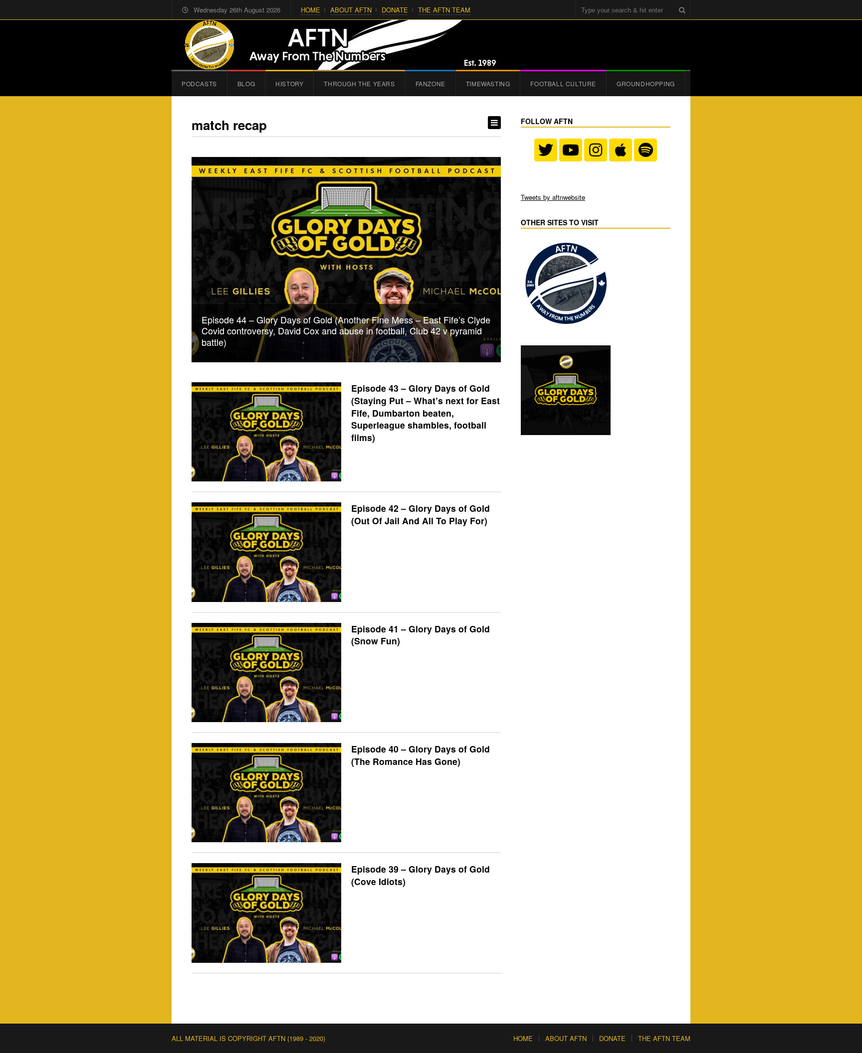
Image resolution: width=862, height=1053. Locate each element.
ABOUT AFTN (351, 9)
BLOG (246, 83)
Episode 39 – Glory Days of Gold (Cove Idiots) (420, 875)
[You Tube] (570, 150)
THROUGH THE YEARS (359, 83)
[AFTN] (337, 45)
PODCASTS (199, 83)
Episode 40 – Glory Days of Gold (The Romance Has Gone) (420, 755)
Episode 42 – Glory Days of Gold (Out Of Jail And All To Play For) (420, 514)
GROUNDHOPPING (646, 83)
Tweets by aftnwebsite (553, 197)
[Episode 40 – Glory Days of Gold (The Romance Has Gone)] (266, 792)
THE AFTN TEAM (444, 9)
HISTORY (289, 83)
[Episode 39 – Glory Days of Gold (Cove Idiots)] (266, 912)
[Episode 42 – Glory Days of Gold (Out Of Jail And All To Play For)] (266, 552)
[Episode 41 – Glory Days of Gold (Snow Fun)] (266, 672)
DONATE (395, 9)
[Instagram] (595, 150)
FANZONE (430, 83)
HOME (310, 9)
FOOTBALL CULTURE (563, 83)
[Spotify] (645, 150)
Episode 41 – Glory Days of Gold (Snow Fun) (420, 634)
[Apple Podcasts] (620, 150)
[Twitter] (545, 150)
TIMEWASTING (488, 83)
